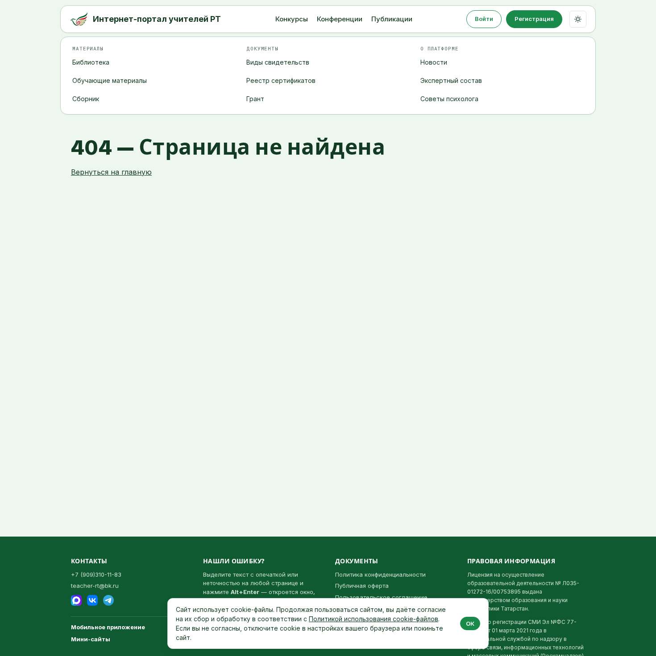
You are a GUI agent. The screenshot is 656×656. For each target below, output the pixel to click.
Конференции (339, 19)
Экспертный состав (451, 80)
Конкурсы (291, 19)
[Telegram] (108, 600)
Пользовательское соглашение (381, 597)
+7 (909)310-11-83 (96, 574)
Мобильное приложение (108, 627)
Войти (484, 18)
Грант (255, 98)
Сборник (85, 98)
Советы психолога (449, 98)
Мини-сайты (90, 639)
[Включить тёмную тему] (577, 19)
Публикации (391, 19)
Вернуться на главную (111, 172)
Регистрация (534, 18)
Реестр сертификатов (281, 80)
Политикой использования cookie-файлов (373, 619)
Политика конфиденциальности (380, 574)
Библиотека (90, 62)
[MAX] (76, 600)
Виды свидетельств (277, 62)
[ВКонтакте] (92, 600)
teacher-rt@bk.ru (95, 585)
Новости (433, 62)
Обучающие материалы (109, 80)
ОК (470, 623)
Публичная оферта (362, 585)
